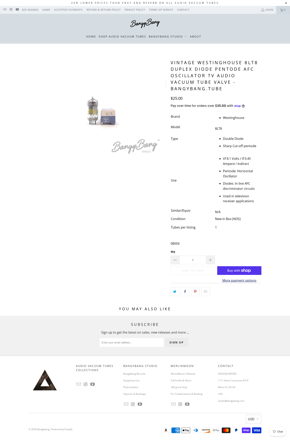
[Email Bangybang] (4, 9)
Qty (173, 251)
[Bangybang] (145, 24)
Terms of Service (161, 9)
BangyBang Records (134, 373)
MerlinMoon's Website (183, 373)
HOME (46, 9)
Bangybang (43, 429)
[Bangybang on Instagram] (10, 9)
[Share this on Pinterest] (195, 291)
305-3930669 (30, 9)
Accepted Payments (68, 9)
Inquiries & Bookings (134, 394)
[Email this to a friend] (205, 291)
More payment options (239, 280)
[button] (168, 37)
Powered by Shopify (61, 429)
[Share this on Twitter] (175, 291)
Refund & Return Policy (104, 9)
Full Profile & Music (181, 380)
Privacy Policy (135, 9)
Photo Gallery (130, 387)
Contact (183, 9)
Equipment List (131, 380)
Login (269, 9)
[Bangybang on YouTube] (17, 9)
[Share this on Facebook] (185, 291)
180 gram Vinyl (179, 387)
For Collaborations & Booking (187, 394)
